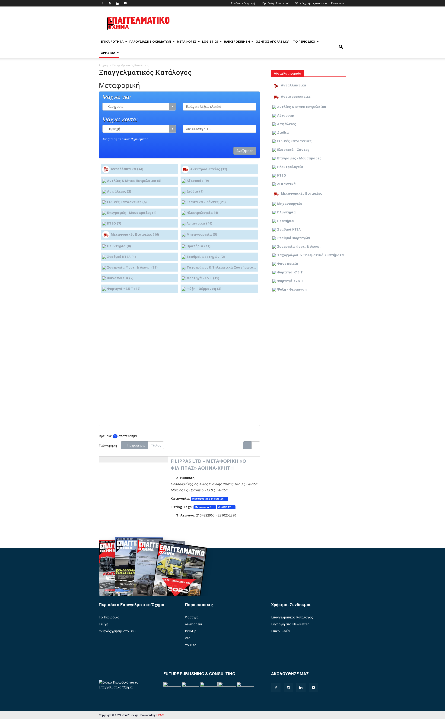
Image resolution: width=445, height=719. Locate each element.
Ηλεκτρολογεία (290, 167)
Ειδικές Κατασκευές (294, 141)
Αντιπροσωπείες (296, 96)
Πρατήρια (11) (198, 246)
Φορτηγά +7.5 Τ (290, 281)
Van (188, 638)
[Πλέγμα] (255, 445)
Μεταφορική (203, 507)
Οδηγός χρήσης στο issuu (311, 3)
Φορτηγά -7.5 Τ (290, 272)
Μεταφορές (186, 41)
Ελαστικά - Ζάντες (293, 149)
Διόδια (283, 132)
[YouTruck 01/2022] (178, 578)
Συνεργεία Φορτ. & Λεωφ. (299, 246)
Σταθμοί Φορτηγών (293, 238)
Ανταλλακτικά (293, 85)
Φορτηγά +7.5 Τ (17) (123, 288)
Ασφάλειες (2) (119, 191)
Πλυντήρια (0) (119, 246)
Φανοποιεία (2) (120, 278)
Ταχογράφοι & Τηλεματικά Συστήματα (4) (222, 267)
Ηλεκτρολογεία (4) (202, 212)
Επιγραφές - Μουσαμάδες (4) (131, 212)
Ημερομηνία (135, 445)
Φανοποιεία (287, 263)
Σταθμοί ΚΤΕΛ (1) (121, 256)
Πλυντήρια (286, 212)
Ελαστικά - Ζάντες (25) (206, 202)
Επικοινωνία (338, 3)
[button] (340, 47)
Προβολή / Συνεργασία (276, 3)
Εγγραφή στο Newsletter (290, 624)
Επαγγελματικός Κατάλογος (292, 617)
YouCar (190, 645)
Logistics (210, 41)
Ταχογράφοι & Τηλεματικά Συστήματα (310, 255)
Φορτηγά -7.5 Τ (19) (203, 278)
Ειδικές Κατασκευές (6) (127, 202)
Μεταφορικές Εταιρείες (207, 498)
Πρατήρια (285, 221)
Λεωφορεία (193, 624)
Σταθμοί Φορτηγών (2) (206, 256)
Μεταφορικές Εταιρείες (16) (135, 234)
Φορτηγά (191, 617)
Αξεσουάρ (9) (198, 180)
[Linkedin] (117, 3)
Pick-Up (190, 631)
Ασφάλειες (286, 124)
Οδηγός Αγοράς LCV (272, 41)
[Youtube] (125, 3)
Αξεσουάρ (285, 115)
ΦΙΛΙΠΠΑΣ (224, 507)
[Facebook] (102, 3)
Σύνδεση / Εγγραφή (243, 3)
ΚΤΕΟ (281, 175)
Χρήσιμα (108, 53)
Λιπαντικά (286, 184)
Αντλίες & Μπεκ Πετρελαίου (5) (134, 180)
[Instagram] (109, 3)
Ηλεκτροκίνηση (237, 41)
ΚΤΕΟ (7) (114, 223)
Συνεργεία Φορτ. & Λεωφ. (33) (132, 267)
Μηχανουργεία (289, 203)
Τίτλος (156, 445)
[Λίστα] (247, 445)
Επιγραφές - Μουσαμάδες (299, 158)
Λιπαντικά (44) (199, 223)
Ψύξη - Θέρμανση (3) (204, 288)
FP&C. (160, 715)
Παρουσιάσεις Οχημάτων (150, 41)
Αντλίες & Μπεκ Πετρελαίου (301, 107)
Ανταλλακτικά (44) (127, 169)
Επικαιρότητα (112, 41)
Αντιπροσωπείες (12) (208, 169)
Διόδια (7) (195, 191)
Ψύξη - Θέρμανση (292, 289)
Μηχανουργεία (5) (202, 234)
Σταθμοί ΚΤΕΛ (289, 229)
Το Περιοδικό (304, 41)
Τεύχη (103, 624)
